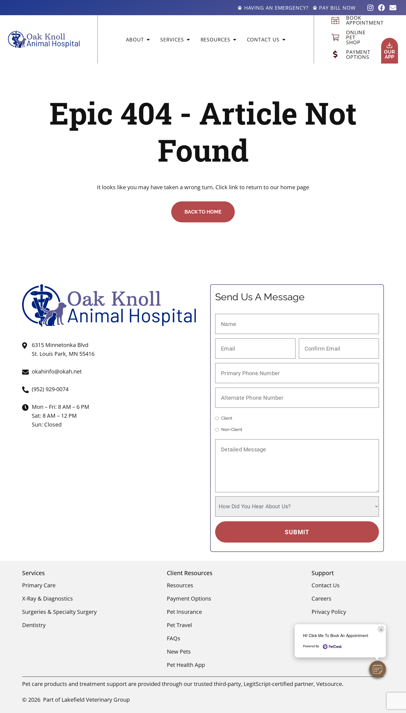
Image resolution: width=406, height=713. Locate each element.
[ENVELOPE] (392, 7)
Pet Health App (186, 665)
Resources (215, 39)
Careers (321, 598)
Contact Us (263, 39)
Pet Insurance (184, 611)
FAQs (173, 638)
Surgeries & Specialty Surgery (59, 611)
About (135, 39)
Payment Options (189, 598)
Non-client (231, 430)
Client (226, 418)
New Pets (179, 651)
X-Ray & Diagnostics (47, 598)
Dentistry (34, 625)
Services (172, 39)
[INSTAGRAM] (370, 7)
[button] (377, 669)
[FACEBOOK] (381, 7)
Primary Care (39, 585)
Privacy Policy (329, 611)
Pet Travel (179, 625)
